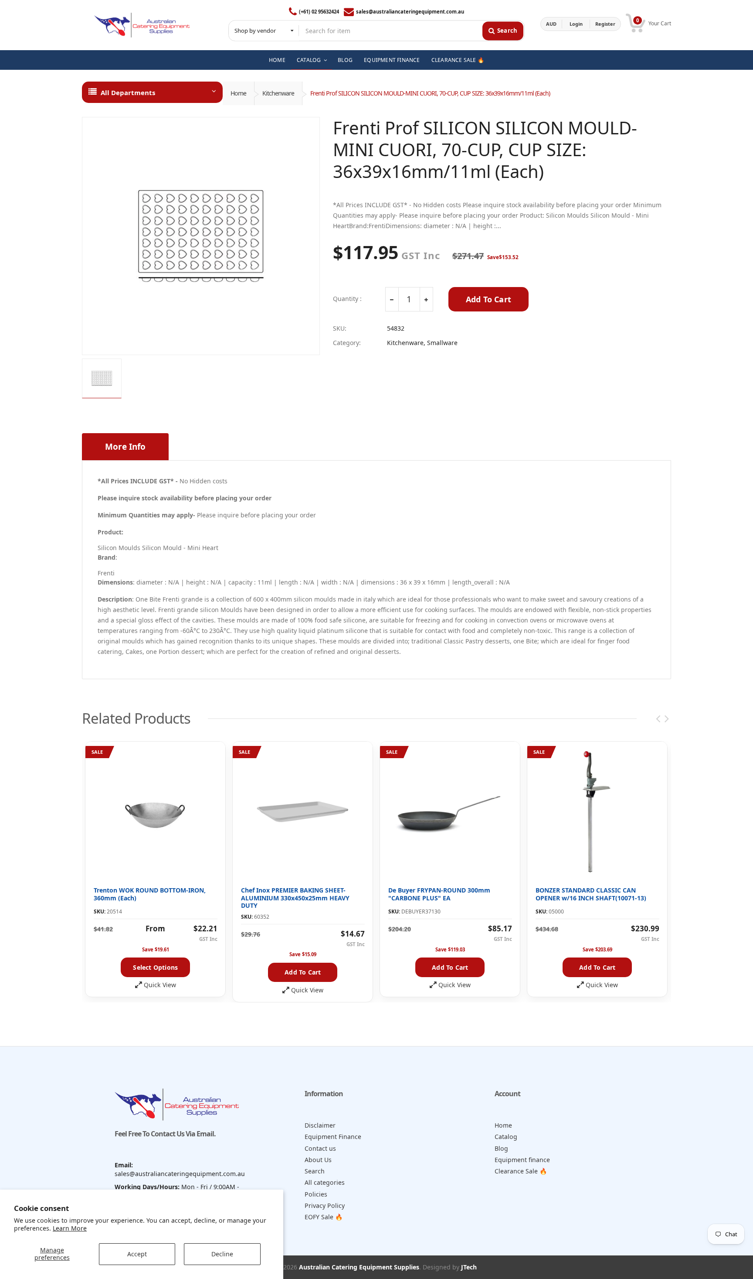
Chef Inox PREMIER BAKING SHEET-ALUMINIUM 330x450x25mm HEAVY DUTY (295, 898)
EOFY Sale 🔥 (324, 1217)
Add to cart (303, 972)
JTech (469, 1267)
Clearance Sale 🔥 (521, 1171)
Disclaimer (320, 1125)
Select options (155, 967)
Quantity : (347, 299)
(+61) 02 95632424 (319, 11)
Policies (316, 1194)
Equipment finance (522, 1160)
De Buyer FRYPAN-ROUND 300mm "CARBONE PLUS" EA (439, 894)
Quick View (160, 985)
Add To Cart (488, 299)
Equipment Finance (333, 1136)
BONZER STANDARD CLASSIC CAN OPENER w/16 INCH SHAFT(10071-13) (591, 894)
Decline (222, 1254)
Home (238, 93)
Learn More (70, 1228)
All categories (325, 1182)
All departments (128, 92)
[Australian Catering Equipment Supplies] (142, 24)
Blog (501, 1148)
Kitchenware (278, 93)
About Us (318, 1160)
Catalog (506, 1136)
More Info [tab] (125, 446)
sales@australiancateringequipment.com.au (410, 11)
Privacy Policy (325, 1205)
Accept (137, 1254)
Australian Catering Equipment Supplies (359, 1267)
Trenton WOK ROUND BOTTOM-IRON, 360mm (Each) (150, 894)
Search (315, 1171)
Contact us (320, 1148)
